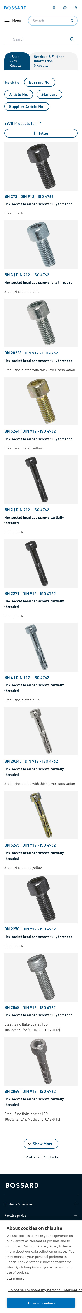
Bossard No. (40, 82)
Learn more (15, 1278)
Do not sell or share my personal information (39, 1290)
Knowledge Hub (15, 1215)
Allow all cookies (41, 1303)
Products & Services (18, 1204)
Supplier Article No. (26, 106)
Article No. (18, 94)
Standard (49, 94)
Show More (43, 1143)
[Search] (72, 20)
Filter (44, 133)
